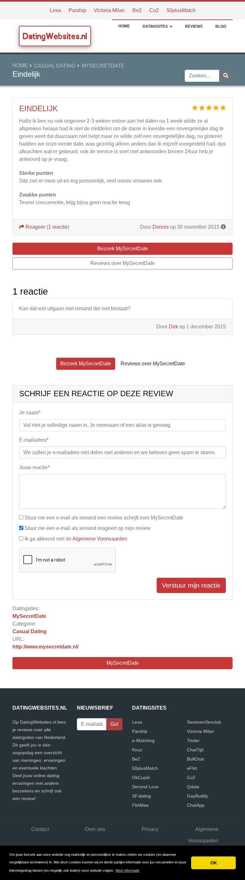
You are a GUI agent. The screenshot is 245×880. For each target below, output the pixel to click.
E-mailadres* (33, 440)
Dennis (160, 227)
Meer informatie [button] (127, 870)
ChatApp (195, 805)
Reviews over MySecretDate (122, 263)
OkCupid (141, 777)
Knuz (137, 749)
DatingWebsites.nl (55, 36)
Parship (77, 10)
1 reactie (58, 227)
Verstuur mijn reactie (191, 585)
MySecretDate (103, 65)
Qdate (193, 786)
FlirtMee (140, 805)
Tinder (193, 740)
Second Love (145, 786)
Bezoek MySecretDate (122, 248)
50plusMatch (181, 10)
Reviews (194, 26)
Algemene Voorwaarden (99, 538)
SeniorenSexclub (204, 722)
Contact (40, 829)
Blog (220, 26)
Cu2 (154, 10)
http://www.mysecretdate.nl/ (45, 646)
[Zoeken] (226, 76)
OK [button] (213, 862)
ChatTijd (195, 749)
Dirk (173, 326)
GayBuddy (197, 795)
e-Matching (143, 740)
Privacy (150, 829)
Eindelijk (38, 108)
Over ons (95, 829)
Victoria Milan (109, 10)
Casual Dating (54, 65)
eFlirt (192, 768)
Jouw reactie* (34, 467)
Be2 (137, 10)
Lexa (55, 10)
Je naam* (30, 412)
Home (124, 26)
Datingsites (155, 26)
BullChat (195, 759)
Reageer (34, 227)
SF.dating (141, 795)
